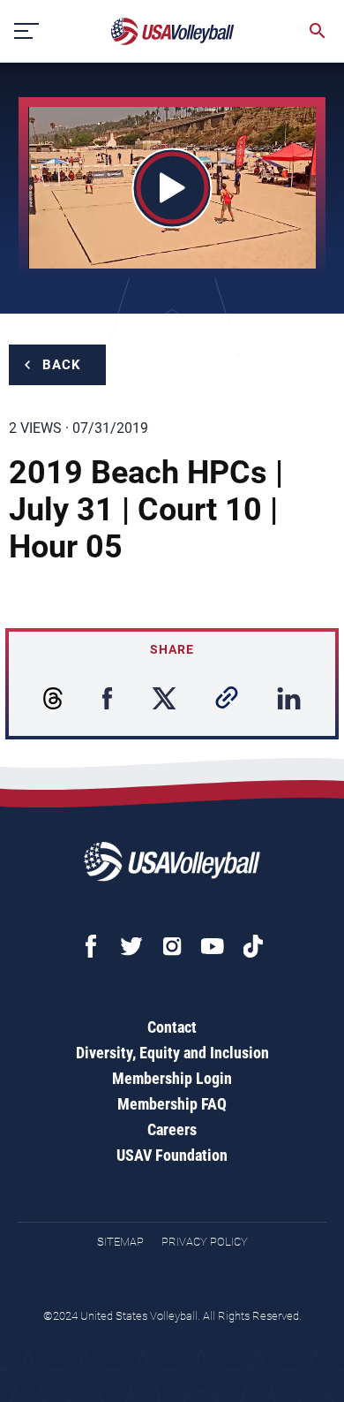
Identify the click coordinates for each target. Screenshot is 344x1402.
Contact (172, 1027)
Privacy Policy (204, 1241)
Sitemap (120, 1241)
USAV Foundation (172, 1155)
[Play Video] (172, 188)
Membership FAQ (172, 1104)
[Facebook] (91, 946)
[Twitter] (131, 946)
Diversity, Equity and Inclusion (172, 1052)
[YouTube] (212, 946)
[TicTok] (253, 946)
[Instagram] (172, 946)
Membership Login (172, 1078)
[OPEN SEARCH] (317, 31)
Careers (172, 1129)
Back (61, 365)
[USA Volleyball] (173, 31)
